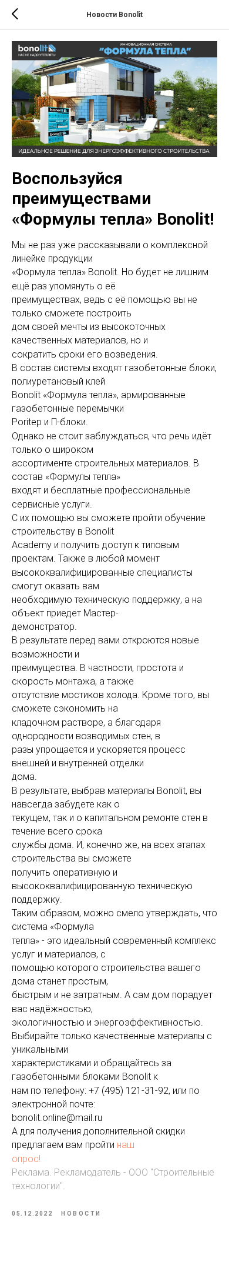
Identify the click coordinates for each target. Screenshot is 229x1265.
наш (125, 1144)
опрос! (26, 1158)
